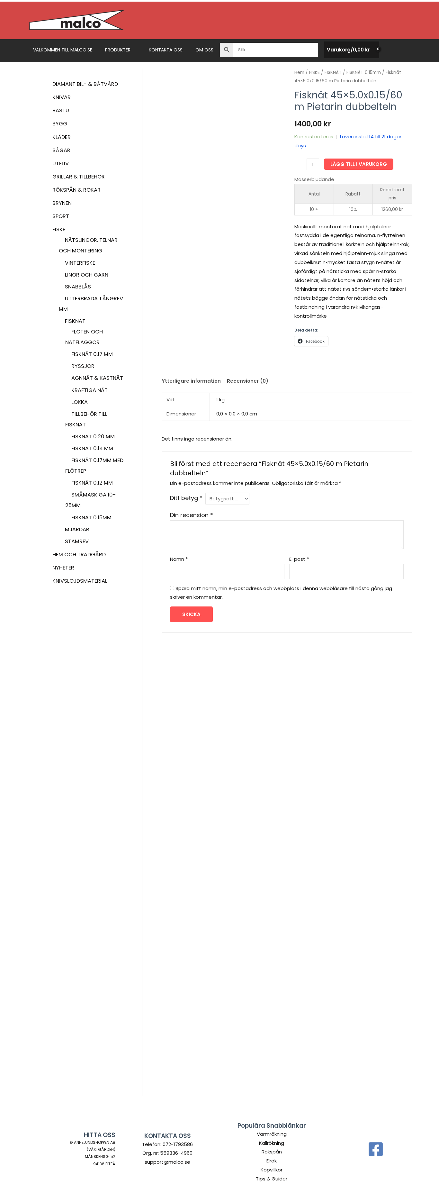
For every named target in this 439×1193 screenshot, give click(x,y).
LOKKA (79, 402)
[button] (133, 50)
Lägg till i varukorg (358, 164)
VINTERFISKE (80, 263)
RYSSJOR (82, 366)
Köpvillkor (271, 1169)
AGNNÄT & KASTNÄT (97, 378)
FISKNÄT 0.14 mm (92, 448)
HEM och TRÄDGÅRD (79, 554)
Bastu (60, 110)
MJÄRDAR (77, 529)
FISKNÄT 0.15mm (91, 517)
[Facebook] (376, 1149)
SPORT (60, 216)
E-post (299, 559)
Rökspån (272, 1151)
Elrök (271, 1160)
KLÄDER (61, 137)
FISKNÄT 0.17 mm (92, 354)
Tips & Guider (271, 1178)
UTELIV (60, 163)
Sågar (61, 150)
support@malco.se (167, 1162)
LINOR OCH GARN (86, 274)
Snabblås (78, 286)
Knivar (61, 97)
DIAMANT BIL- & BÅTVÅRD (85, 84)
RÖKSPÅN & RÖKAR (76, 190)
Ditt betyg (186, 498)
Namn (179, 559)
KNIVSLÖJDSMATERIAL (79, 581)
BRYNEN (62, 203)
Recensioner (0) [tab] (247, 381)
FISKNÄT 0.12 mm (92, 483)
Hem (299, 72)
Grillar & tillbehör (78, 176)
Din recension (191, 515)
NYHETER (63, 567)
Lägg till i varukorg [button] (190, 843)
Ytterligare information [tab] (191, 381)
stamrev (77, 541)
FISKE (58, 229)
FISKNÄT (75, 321)
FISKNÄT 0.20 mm (93, 436)
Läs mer (255, 858)
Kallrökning (271, 1143)
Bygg (59, 123)
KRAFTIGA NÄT (89, 390)
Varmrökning (272, 1134)
